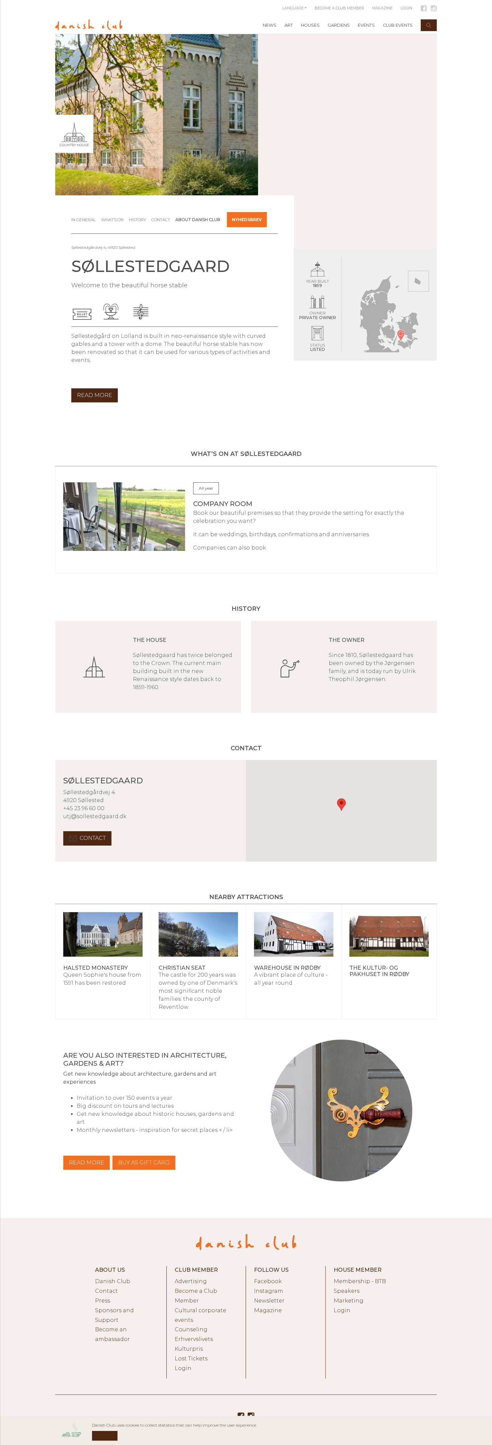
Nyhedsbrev (247, 219)
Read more (86, 1162)
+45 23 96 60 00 (83, 808)
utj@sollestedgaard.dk (95, 816)
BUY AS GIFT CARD (144, 1162)
